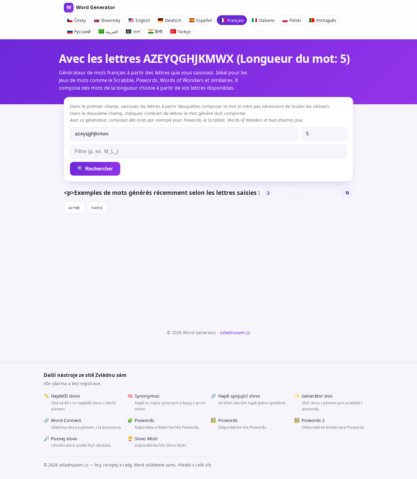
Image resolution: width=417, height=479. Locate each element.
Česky (80, 20)
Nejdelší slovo (80, 402)
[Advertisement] (208, 262)
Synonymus (166, 402)
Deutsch (173, 20)
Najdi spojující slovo (248, 399)
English (143, 20)
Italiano (266, 20)
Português (326, 20)
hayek (97, 207)
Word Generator (91, 7)
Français (235, 20)
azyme (74, 207)
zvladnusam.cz (235, 332)
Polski (295, 20)
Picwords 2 (329, 423)
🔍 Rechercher (95, 169)
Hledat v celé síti (194, 465)
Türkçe (184, 31)
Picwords (239, 423)
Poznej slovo (77, 441)
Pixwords (163, 423)
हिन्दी (158, 31)
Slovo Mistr (157, 441)
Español (204, 20)
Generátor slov (328, 402)
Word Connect (82, 423)
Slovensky (110, 20)
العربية (112, 31)
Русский (82, 31)
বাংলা (136, 31)
